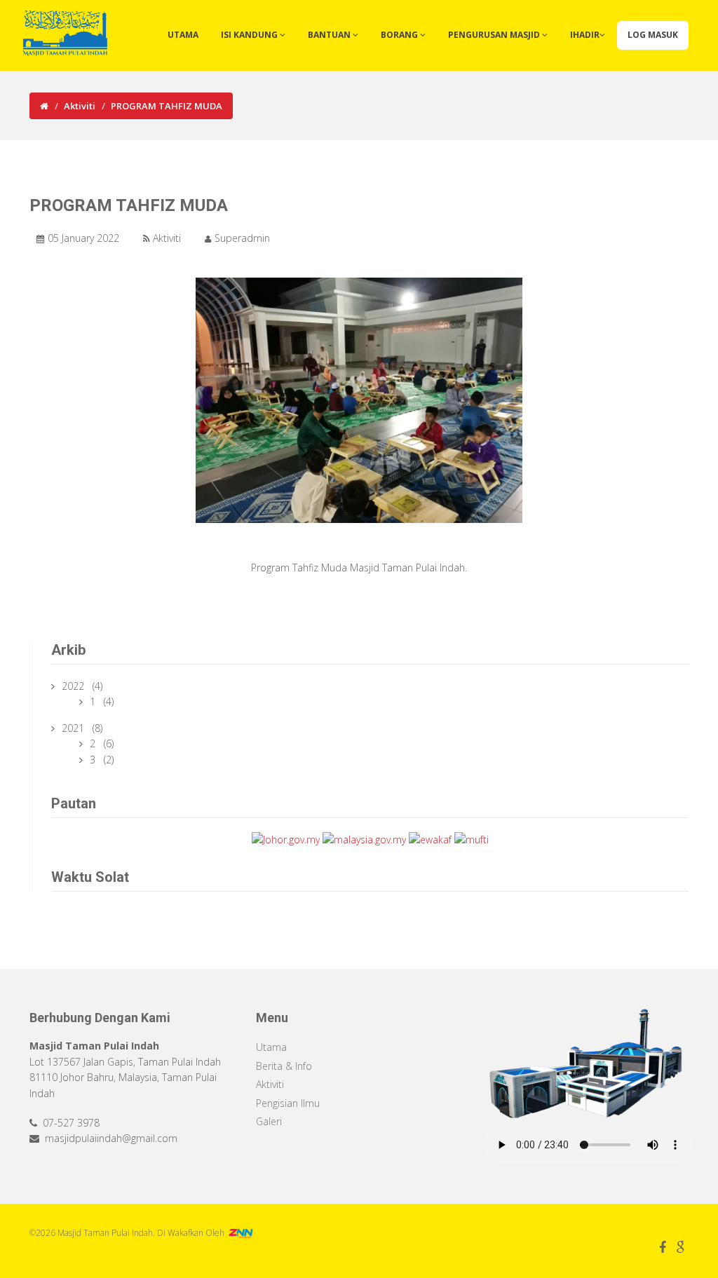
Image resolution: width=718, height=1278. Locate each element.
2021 (74, 728)
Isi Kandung (250, 35)
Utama (183, 35)
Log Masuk (653, 35)
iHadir (585, 35)
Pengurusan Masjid (495, 35)
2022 (74, 686)
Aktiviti (79, 106)
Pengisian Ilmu (288, 1103)
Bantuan (330, 35)
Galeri (269, 1121)
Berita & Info (284, 1066)
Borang (400, 35)
